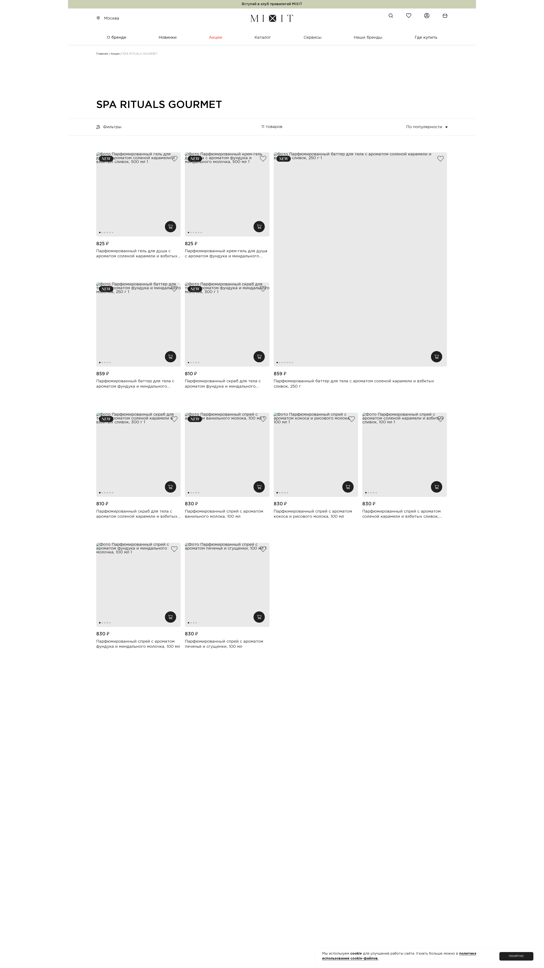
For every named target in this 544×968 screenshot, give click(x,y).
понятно (516, 956)
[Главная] (272, 18)
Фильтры (112, 127)
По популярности (424, 127)
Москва (111, 18)
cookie (356, 953)
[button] (100, 232)
